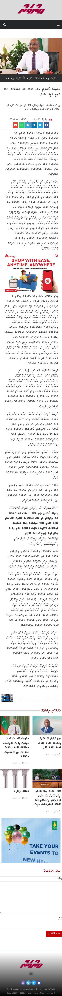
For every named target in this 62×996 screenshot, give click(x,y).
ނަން (60, 919)
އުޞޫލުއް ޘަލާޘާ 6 (21, 791)
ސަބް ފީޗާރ (56, 34)
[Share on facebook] (46, 125)
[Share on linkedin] (34, 125)
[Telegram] (28, 982)
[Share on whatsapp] (22, 125)
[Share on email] (15, 125)
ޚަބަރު (51, 34)
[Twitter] (33, 982)
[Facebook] (39, 982)
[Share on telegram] (28, 125)
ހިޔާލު (58, 878)
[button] (58, 24)
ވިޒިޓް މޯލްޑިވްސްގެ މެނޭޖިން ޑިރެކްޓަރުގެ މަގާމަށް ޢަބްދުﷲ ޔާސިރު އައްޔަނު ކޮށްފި (49, 743)
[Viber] (23, 982)
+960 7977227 (49, 989)
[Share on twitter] (40, 125)
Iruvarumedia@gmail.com (23, 989)
